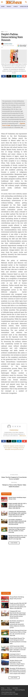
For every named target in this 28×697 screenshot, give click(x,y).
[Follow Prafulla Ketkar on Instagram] (18, 426)
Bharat (9, 7)
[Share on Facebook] (3, 76)
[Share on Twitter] (8, 76)
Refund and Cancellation (6, 690)
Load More (14, 543)
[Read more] (23, 436)
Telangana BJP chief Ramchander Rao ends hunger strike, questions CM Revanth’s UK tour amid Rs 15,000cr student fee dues (17, 514)
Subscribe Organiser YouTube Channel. (14, 446)
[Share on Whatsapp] (14, 76)
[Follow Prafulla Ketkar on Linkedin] (20, 426)
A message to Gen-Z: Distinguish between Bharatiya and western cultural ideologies (18, 655)
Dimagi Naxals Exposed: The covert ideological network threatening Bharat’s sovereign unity (18, 537)
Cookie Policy (15, 688)
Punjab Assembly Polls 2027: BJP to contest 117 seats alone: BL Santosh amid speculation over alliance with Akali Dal (18, 506)
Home (2, 7)
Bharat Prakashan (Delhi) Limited (8, 692)
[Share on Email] (24, 76)
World (16, 7)
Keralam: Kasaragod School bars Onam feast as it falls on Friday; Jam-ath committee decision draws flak (17, 530)
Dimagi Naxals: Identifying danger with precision (17, 498)
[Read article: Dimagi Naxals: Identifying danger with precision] (4, 499)
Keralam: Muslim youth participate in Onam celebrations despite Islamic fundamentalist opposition (17, 663)
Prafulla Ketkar (8, 44)
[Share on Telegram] (19, 76)
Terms (8, 688)
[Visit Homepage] (14, 2)
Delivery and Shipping (20, 690)
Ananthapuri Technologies (13, 694)
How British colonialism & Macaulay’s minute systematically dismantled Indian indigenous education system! (17, 522)
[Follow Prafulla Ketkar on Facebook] (15, 426)
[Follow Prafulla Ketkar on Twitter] (13, 426)
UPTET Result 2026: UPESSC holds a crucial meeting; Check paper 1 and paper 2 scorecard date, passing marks (18, 648)
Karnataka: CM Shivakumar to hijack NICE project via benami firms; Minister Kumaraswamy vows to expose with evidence (18, 671)
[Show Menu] (2, 2)
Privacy (2, 688)
